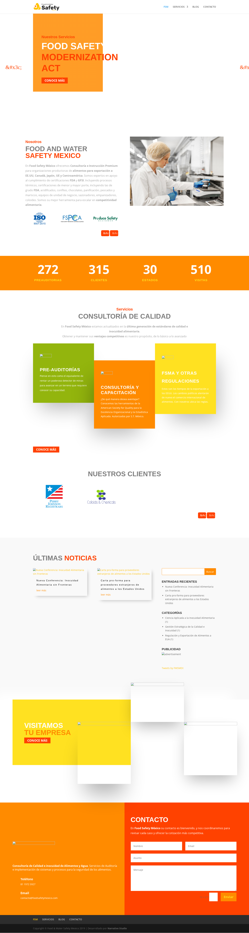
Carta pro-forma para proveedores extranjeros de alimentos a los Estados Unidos (122, 584)
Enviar (228, 897)
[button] (7, 67)
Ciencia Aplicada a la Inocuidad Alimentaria (190, 617)
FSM (166, 7)
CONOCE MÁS (55, 80)
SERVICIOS (179, 7)
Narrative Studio (117, 928)
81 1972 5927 (27, 884)
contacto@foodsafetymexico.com (39, 898)
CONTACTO (209, 7)
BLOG (195, 7)
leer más (41, 590)
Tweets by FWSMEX (172, 668)
